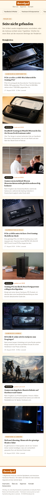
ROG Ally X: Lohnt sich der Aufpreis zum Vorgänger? (20, 338)
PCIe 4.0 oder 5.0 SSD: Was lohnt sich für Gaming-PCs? (20, 78)
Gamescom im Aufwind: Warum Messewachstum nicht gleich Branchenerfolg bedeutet (22, 183)
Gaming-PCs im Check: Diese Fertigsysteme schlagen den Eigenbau (21, 287)
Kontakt (30, 7)
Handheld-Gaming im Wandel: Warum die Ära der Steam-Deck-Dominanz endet (22, 131)
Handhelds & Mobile (10, 12)
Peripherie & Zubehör (13, 437)
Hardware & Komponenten (30, 12)
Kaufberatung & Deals (14, 230)
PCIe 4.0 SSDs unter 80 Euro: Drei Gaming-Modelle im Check (21, 234)
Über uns (15, 7)
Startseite (6, 484)
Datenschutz (6, 486)
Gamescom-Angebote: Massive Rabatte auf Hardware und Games (21, 391)
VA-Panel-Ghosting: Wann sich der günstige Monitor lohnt (21, 441)
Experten (23, 7)
